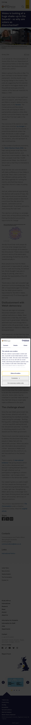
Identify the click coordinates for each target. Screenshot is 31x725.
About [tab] (25, 345)
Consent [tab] (5, 345)
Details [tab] (15, 345)
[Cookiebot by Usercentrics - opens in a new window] (22, 341)
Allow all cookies (15, 373)
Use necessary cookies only (16, 383)
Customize (14, 378)
